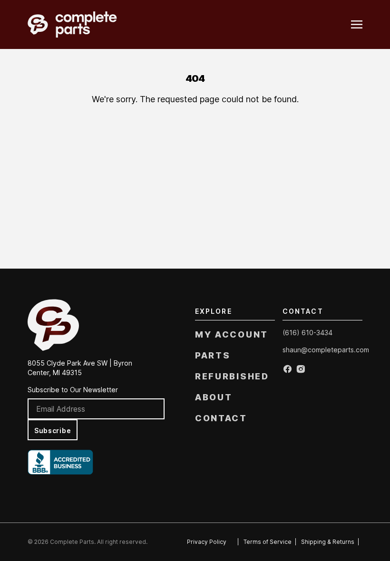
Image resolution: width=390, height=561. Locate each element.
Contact (221, 418)
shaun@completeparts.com (326, 350)
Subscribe (52, 430)
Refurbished (232, 376)
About (214, 397)
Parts (213, 355)
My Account (231, 334)
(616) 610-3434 (307, 333)
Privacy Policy (206, 541)
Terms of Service (268, 541)
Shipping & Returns (327, 541)
